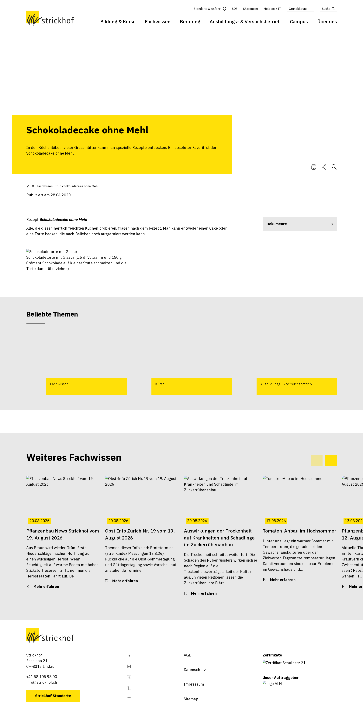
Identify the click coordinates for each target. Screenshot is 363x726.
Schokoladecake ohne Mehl (79, 186)
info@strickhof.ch (41, 682)
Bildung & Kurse (118, 21)
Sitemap (191, 698)
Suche (326, 9)
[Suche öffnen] (334, 167)
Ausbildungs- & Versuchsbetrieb (245, 21)
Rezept (56, 219)
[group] (76, 363)
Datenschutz (195, 669)
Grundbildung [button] (298, 9)
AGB (187, 655)
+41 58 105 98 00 (41, 676)
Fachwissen (158, 21)
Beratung (190, 21)
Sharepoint (250, 9)
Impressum (194, 684)
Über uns (327, 21)
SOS (234, 9)
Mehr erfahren (46, 586)
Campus (299, 21)
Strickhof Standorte (53, 695)
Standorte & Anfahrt (207, 9)
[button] (331, 460)
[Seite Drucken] (313, 167)
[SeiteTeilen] (324, 167)
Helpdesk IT (272, 9)
